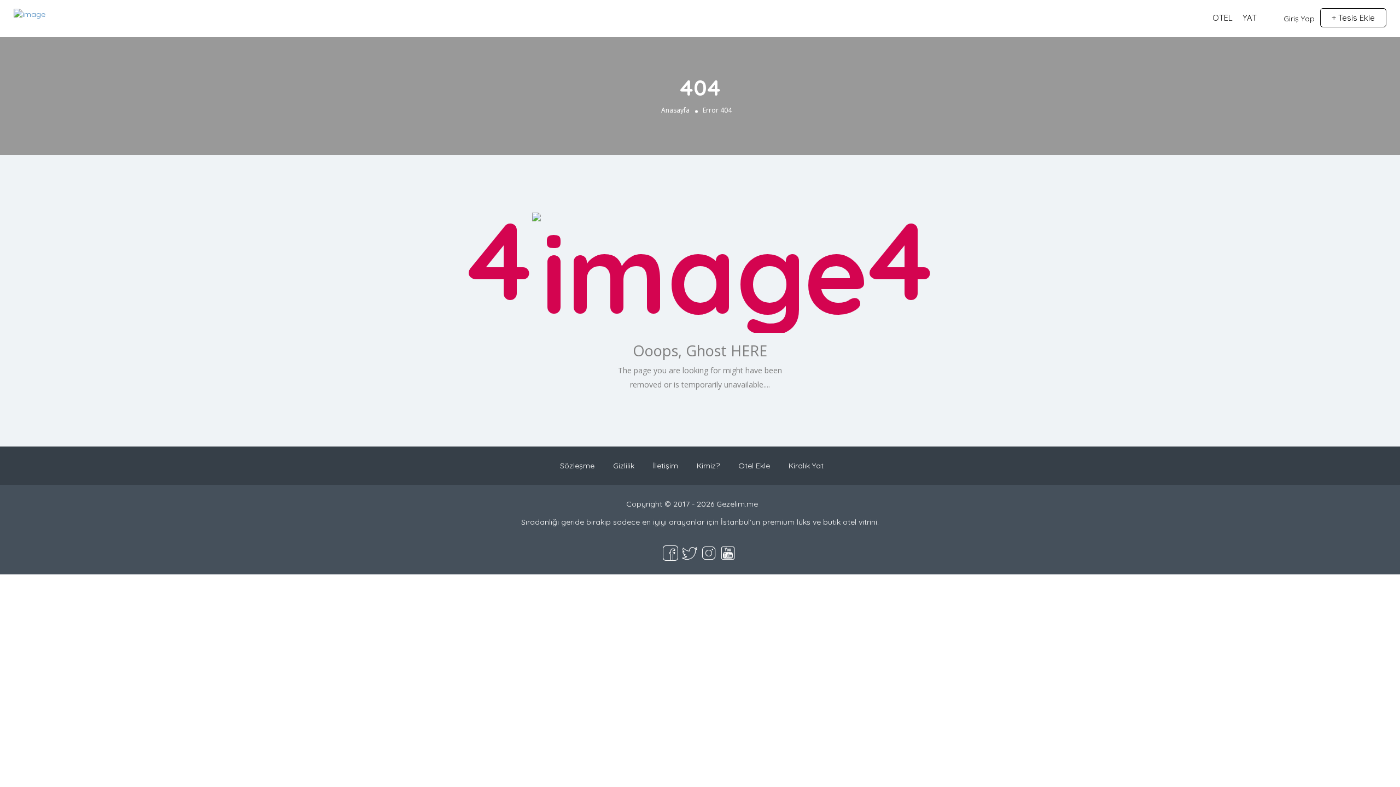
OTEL (1222, 18)
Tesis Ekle (1355, 18)
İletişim (665, 466)
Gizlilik (623, 466)
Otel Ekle (754, 466)
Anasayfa (675, 110)
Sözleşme (577, 466)
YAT (1249, 18)
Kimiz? (708, 466)
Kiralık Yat (806, 466)
